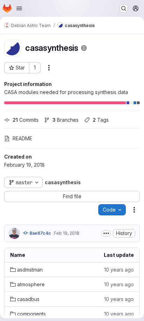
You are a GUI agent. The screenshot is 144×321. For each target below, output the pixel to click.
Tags (101, 120)
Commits (25, 120)
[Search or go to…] (124, 8)
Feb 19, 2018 (66, 233)
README (22, 138)
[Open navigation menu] (19, 8)
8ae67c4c (39, 233)
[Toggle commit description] (106, 233)
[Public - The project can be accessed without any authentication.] (84, 48)
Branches (65, 120)
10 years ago (119, 270)
